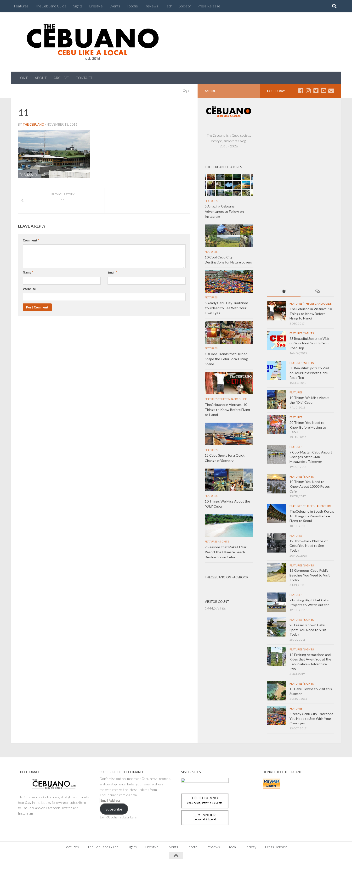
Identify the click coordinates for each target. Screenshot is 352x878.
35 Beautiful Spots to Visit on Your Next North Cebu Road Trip (309, 372)
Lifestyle (96, 6)
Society (185, 6)
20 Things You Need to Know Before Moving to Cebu (308, 427)
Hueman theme (71, 868)
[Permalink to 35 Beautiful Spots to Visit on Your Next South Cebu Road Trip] (276, 340)
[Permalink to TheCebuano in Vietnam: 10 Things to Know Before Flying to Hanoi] (276, 310)
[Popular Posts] (284, 292)
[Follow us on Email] (331, 91)
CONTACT (83, 78)
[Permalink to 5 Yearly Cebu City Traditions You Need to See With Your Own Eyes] (276, 715)
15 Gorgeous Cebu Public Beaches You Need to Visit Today (310, 575)
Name (28, 272)
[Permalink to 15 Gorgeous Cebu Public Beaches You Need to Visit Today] (276, 572)
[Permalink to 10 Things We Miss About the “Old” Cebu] (276, 399)
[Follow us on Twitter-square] (316, 91)
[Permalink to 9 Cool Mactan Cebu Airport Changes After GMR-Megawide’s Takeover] (276, 454)
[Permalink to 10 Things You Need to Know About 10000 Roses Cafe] (276, 483)
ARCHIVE (61, 78)
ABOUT (41, 78)
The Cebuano (33, 124)
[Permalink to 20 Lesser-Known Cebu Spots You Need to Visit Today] (276, 627)
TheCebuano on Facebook (226, 577)
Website (29, 289)
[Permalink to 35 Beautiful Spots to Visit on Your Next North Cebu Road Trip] (276, 370)
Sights (78, 6)
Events (114, 6)
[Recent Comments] (317, 292)
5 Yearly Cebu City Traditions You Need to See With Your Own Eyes (311, 718)
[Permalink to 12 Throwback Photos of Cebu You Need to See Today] (276, 543)
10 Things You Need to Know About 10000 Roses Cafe (310, 486)
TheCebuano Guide (51, 6)
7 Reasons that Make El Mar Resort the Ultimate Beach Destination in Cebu (225, 552)
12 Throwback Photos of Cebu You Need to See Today (309, 545)
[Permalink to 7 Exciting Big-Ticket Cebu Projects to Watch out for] (276, 602)
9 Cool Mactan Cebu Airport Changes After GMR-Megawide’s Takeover (311, 457)
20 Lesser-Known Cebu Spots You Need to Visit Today (308, 629)
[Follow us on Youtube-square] (323, 91)
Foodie (132, 6)
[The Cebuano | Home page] (92, 42)
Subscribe (114, 809)
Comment (31, 240)
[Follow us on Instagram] (308, 91)
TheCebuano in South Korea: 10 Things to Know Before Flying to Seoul (312, 516)
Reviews (151, 6)
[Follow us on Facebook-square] (300, 91)
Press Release (208, 6)
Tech (168, 6)
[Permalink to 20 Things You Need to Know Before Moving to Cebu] (276, 424)
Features (21, 6)
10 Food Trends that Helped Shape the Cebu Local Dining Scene (226, 359)
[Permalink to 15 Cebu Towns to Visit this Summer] (276, 690)
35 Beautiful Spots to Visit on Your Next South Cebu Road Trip (309, 343)
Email (112, 272)
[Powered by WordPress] (34, 868)
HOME (23, 78)
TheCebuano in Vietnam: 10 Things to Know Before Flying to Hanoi (311, 313)
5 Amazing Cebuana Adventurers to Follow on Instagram (224, 211)
